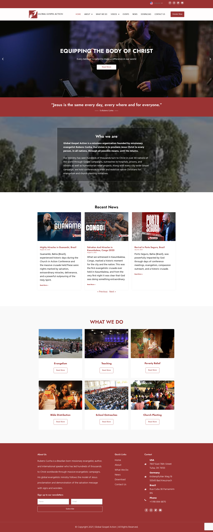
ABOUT (87, 14)
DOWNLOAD (146, 14)
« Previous (102, 292)
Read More (60, 370)
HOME (78, 14)
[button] (2, 58)
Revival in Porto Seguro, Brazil (149, 247)
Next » (112, 292)
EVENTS (126, 14)
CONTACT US (160, 14)
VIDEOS (114, 14)
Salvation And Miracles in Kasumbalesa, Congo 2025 (100, 249)
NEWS (135, 14)
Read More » (44, 285)
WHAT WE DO (101, 14)
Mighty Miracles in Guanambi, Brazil (58, 247)
